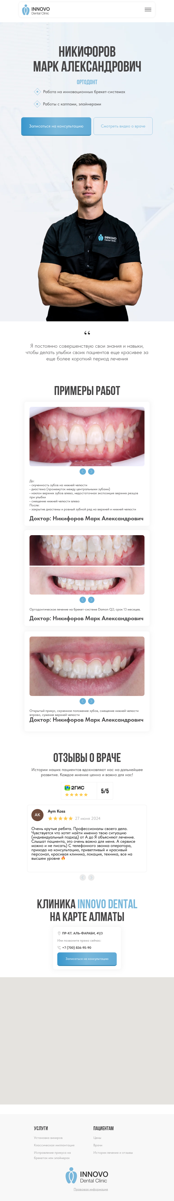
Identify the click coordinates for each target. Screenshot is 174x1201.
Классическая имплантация (54, 1145)
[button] (56, 126)
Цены (97, 1138)
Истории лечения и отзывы (113, 1153)
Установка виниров (48, 1138)
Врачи (97, 1145)
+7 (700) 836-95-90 (76, 948)
